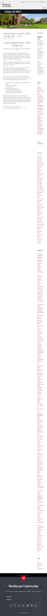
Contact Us (9, 596)
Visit (29, 1)
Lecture (39, 412)
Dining (38, 342)
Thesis (38, 515)
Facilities (39, 356)
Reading (39, 456)
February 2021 (40, 163)
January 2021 (40, 165)
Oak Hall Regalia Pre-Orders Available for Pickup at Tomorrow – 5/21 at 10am (40, 121)
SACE (38, 474)
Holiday (39, 395)
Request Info (24, 1)
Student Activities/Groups (40, 502)
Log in (38, 562)
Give (35, 1)
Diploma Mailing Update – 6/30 (40, 88)
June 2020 (39, 181)
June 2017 (39, 242)
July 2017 (39, 241)
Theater (39, 513)
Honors (39, 402)
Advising (39, 266)
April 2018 (39, 220)
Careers (13, 106)
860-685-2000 (37, 591)
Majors (38, 418)
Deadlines (39, 337)
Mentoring (39, 422)
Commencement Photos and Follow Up (40, 110)
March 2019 (40, 205)
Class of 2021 (13, 11)
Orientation (39, 439)
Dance (38, 335)
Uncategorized (40, 527)
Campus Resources (8, 106)
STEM (38, 492)
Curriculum (39, 333)
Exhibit (38, 354)
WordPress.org (40, 568)
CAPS (38, 281)
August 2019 (40, 203)
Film (38, 364)
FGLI (38, 362)
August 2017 (40, 239)
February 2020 (40, 188)
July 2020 (39, 180)
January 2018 (40, 226)
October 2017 (40, 234)
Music (38, 424)
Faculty (39, 357)
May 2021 (39, 158)
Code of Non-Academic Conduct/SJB (40, 298)
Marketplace (40, 420)
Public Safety (40, 454)
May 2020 (39, 183)
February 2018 (40, 224)
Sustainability (40, 510)
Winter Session (40, 546)
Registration (40, 461)
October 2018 (40, 212)
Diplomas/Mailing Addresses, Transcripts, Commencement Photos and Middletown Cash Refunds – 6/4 (40, 97)
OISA (38, 433)
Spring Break (40, 490)
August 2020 (40, 178)
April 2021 (39, 159)
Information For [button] (42, 1)
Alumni (39, 268)
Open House (40, 437)
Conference (39, 320)
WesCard (39, 542)
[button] (44, 8)
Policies (39, 447)
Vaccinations (40, 535)
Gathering (39, 379)
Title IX (38, 517)
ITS (38, 407)
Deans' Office (40, 339)
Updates (39, 532)
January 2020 (40, 190)
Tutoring (39, 525)
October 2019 (40, 198)
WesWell (39, 544)
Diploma (39, 344)
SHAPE (38, 484)
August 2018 (40, 217)
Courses (39, 328)
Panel (38, 440)
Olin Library (40, 435)
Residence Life (40, 469)
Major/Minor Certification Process (40, 415)
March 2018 (40, 222)
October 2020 (40, 173)
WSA (38, 551)
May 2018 (39, 219)
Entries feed (40, 563)
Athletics (39, 270)
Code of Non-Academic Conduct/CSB (40, 293)
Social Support (40, 486)
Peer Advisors (40, 445)
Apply (32, 1)
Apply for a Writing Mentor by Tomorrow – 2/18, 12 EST (15, 107)
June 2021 (39, 156)
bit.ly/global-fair (18, 59)
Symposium (40, 512)
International (40, 405)
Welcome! (39, 540)
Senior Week (40, 479)
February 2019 (40, 207)
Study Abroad (18, 106)
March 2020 (40, 187)
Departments (40, 340)
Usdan (38, 534)
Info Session (40, 403)
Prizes (38, 452)
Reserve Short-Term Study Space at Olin (12, 108)
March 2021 (40, 161)
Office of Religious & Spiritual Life (40, 430)
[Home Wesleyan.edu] (23, 578)
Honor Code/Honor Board (40, 399)
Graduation (39, 390)
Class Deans (40, 288)
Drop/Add (39, 349)
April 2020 (39, 185)
